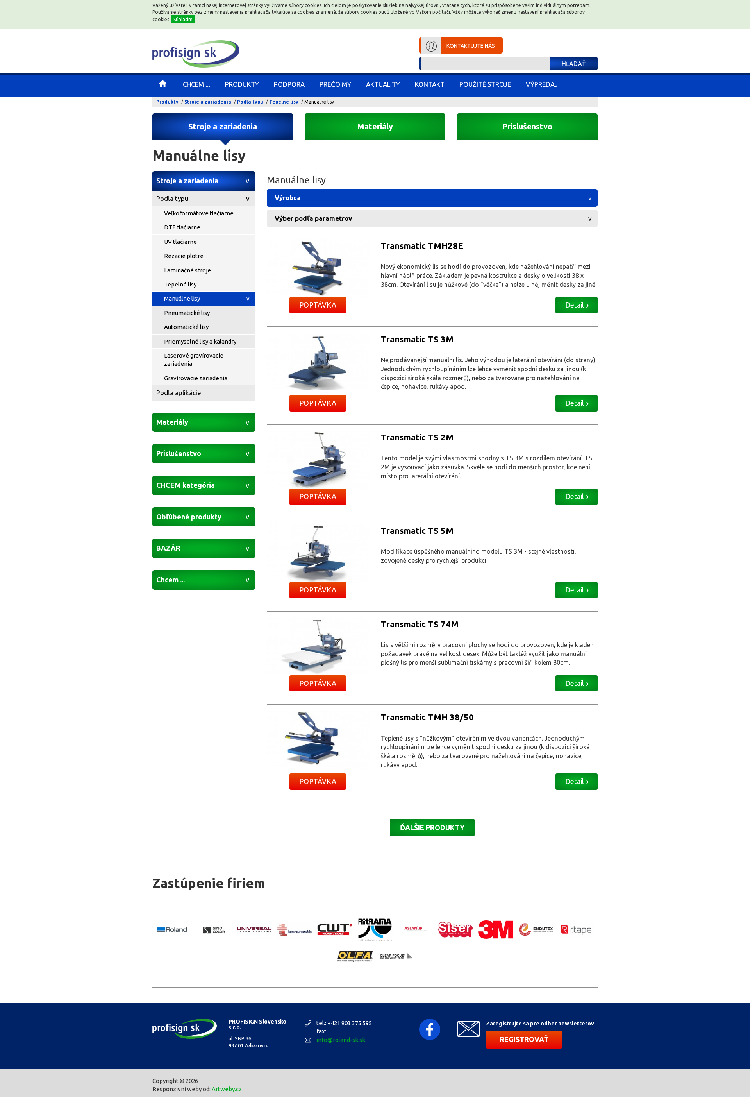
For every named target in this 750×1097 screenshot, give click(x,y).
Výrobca (288, 197)
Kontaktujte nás (470, 46)
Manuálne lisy (182, 298)
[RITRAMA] (375, 929)
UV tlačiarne (180, 241)
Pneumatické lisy (187, 313)
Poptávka (317, 305)
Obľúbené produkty (188, 517)
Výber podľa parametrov (313, 218)
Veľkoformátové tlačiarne (199, 213)
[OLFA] (355, 956)
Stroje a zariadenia (207, 101)
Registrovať (524, 1039)
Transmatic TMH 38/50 (427, 717)
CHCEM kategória (185, 485)
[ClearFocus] (395, 956)
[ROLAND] (173, 929)
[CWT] (334, 929)
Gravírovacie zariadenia (195, 378)
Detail (574, 305)
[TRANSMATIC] (294, 929)
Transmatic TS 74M (420, 624)
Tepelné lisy (283, 101)
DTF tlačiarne (182, 227)
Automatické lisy (186, 327)
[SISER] (455, 929)
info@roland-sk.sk (340, 1039)
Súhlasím (183, 19)
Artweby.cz (227, 1089)
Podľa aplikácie (178, 392)
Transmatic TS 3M (417, 339)
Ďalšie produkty (432, 827)
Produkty (167, 101)
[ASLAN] (415, 929)
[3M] (495, 929)
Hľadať (574, 63)
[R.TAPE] (576, 930)
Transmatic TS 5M (417, 530)
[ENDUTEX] (535, 929)
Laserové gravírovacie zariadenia (193, 359)
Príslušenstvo (527, 126)
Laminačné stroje (187, 270)
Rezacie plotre (184, 255)
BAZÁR (168, 548)
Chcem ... (170, 579)
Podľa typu (250, 101)
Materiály (375, 126)
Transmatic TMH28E (422, 246)
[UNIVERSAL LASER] (254, 929)
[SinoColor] (214, 929)
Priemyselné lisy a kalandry (200, 341)
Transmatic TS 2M (417, 437)
